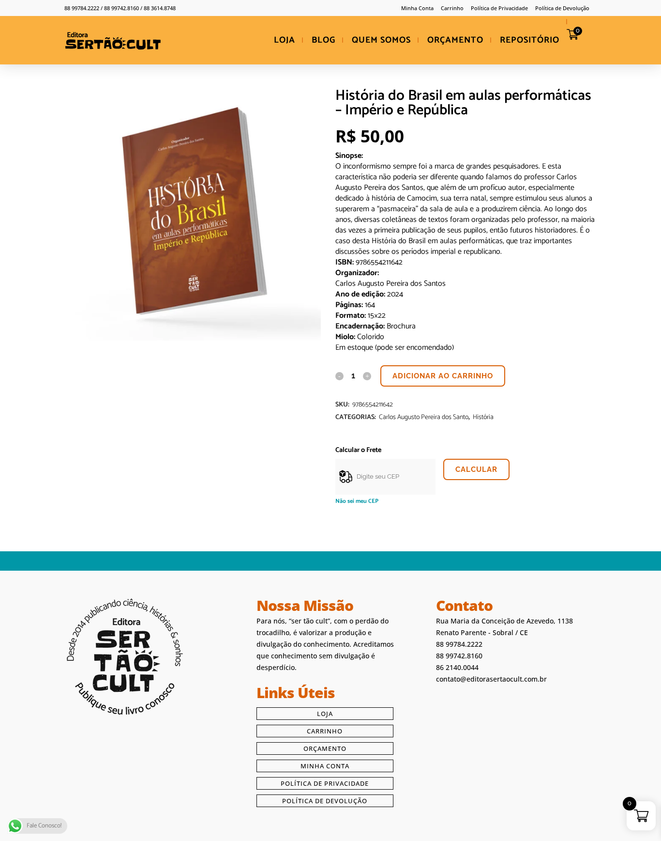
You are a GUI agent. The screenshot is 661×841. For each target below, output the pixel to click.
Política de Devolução (562, 8)
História (483, 417)
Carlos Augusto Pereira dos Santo (423, 417)
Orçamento (324, 748)
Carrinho (452, 8)
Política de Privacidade (499, 8)
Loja (325, 713)
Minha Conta (417, 8)
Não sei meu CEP (356, 501)
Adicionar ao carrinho (442, 376)
